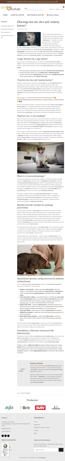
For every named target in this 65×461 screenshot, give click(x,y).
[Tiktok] (8, 436)
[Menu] (8, 444)
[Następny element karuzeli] (63, 407)
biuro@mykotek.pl (6, 428)
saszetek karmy (29, 112)
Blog (35, 433)
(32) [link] (13, 26)
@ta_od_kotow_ (21, 97)
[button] (6, 15)
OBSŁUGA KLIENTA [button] (9, 440)
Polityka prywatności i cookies (42, 427)
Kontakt (36, 430)
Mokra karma (46, 40)
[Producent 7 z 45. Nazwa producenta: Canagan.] (56, 407)
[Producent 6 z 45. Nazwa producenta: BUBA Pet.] (40, 407)
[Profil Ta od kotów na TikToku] (62, 363)
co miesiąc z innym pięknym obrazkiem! (46, 1)
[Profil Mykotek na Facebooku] (56, 363)
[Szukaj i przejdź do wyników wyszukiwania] (42, 8)
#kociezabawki (37, 99)
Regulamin (37, 424)
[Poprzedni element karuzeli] (1, 407)
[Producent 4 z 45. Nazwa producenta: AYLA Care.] (9, 407)
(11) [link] (2, 37)
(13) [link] (9, 32)
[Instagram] (5, 436)
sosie (53, 300)
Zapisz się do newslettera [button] (42, 440)
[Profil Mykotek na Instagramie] (59, 363)
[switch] (5, 455)
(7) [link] (13, 29)
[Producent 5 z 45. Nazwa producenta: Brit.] (25, 407)
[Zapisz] (61, 450)
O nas (35, 421)
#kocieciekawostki (21, 99)
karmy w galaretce (46, 300)
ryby (62, 312)
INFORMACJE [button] (39, 418)
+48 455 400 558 (6, 431)
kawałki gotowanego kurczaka (53, 312)
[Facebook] (3, 436)
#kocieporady (30, 99)
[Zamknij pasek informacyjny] (63, 2)
